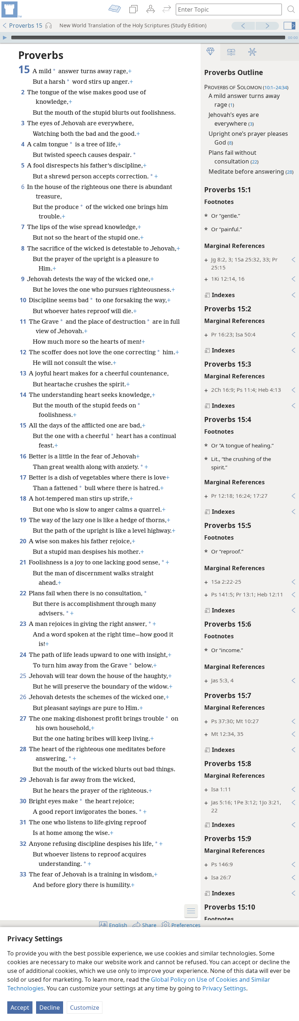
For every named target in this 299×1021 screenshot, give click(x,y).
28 (23, 749)
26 (23, 697)
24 (23, 655)
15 (23, 425)
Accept (20, 1008)
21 (23, 562)
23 (23, 624)
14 (23, 395)
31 (23, 822)
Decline (49, 1008)
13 (23, 373)
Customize (84, 1008)
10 (23, 300)
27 (23, 718)
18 (23, 498)
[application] (149, 37)
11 (23, 322)
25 (23, 676)
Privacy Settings (224, 988)
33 (23, 874)
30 (23, 801)
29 (23, 780)
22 (23, 593)
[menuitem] (10, 9)
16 (23, 456)
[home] (10, 9)
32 (23, 844)
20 (23, 541)
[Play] (5, 37)
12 (23, 352)
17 (23, 477)
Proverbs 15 (25, 25)
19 (23, 520)
